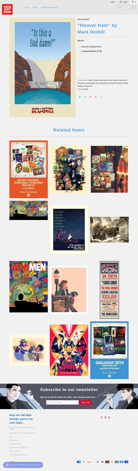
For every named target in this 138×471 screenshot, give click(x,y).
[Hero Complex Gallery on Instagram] (109, 417)
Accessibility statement (18, 455)
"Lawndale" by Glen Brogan (69, 290)
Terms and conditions (18, 448)
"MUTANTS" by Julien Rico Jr (69, 350)
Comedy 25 (104, 83)
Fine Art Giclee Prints (119, 83)
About (35, 7)
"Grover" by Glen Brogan (28, 350)
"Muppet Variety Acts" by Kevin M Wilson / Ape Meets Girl (109, 290)
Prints (80, 86)
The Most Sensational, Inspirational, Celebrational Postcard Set (28, 169)
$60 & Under (93, 80)
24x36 (87, 66)
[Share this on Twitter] (80, 97)
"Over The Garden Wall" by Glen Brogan (69, 169)
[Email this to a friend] (101, 97)
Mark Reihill (83, 19)
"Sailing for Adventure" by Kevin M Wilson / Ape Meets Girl (109, 230)
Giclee (85, 89)
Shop (27, 7)
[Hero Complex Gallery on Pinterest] (105, 417)
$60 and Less (105, 80)
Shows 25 (88, 86)
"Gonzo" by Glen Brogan (69, 230)
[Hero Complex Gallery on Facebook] (101, 417)
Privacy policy (15, 444)
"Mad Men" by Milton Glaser (28, 286)
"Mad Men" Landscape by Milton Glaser (28, 210)
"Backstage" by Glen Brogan (109, 169)
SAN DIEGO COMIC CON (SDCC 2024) (22, 428)
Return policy (14, 451)
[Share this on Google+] (96, 97)
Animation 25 (92, 83)
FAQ (11, 437)
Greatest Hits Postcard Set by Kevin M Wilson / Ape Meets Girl (109, 350)
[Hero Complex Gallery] (12, 9)
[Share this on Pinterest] (90, 97)
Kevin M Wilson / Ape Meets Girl (22, 433)
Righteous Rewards (49, 7)
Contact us (13, 440)
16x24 (80, 66)
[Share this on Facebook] (85, 97)
